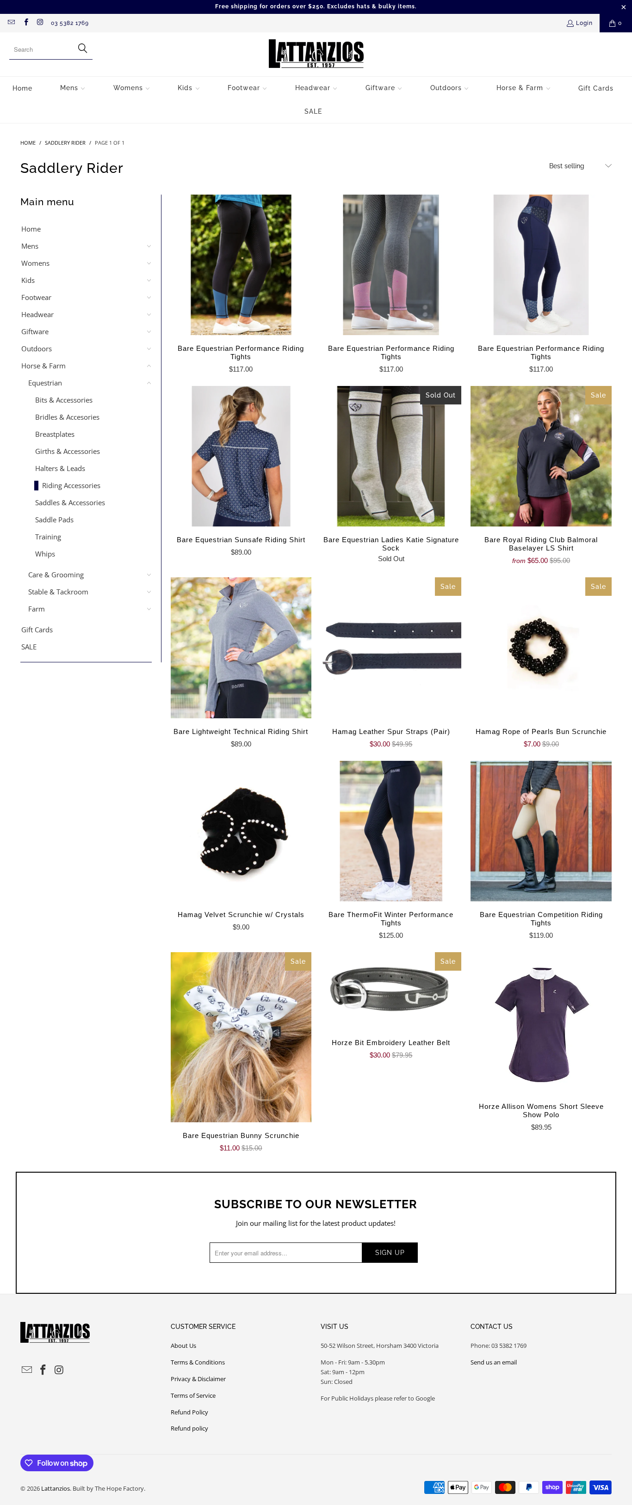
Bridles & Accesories (67, 417)
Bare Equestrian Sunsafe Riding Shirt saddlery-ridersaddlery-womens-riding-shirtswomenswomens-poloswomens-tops (241, 456)
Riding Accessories (71, 485)
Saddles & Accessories (70, 502)
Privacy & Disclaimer (198, 1379)
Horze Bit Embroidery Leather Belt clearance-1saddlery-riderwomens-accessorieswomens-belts (391, 990)
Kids (28, 280)
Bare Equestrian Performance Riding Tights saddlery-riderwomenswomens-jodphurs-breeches (241, 265)
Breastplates (54, 434)
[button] (73, 88)
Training (48, 536)
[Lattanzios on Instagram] (40, 23)
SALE (29, 646)
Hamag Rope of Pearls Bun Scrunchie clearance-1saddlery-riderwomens (541, 647)
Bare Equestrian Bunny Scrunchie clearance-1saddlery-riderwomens (241, 1037)
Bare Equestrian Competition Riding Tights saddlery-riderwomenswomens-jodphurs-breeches (541, 831)
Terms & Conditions (198, 1362)
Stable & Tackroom (58, 591)
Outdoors (36, 348)
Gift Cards (37, 629)
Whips (45, 553)
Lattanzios (55, 1488)
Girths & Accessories (67, 451)
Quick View (241, 285)
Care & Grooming (56, 574)
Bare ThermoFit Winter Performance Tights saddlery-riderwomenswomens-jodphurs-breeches (391, 831)
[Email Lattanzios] (11, 23)
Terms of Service (193, 1395)
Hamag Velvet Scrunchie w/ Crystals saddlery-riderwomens (241, 831)
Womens (35, 263)
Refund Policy (189, 1412)
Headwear (37, 314)
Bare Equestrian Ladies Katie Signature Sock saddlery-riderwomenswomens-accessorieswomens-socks (391, 456)
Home (31, 228)
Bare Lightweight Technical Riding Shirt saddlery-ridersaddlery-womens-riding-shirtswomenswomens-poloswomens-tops (241, 647)
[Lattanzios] (316, 54)
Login (584, 23)
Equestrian (45, 382)
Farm (36, 608)
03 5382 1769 (70, 23)
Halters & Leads (60, 468)
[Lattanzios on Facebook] (25, 23)
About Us (183, 1345)
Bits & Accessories (64, 399)
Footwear (36, 297)
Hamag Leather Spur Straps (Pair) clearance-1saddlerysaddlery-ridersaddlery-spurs (391, 647)
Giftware (35, 331)
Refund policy (189, 1428)
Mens (29, 246)
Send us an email (494, 1362)
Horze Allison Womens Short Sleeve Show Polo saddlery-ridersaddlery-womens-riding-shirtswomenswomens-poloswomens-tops (541, 1022)
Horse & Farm (43, 365)
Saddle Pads (54, 519)
